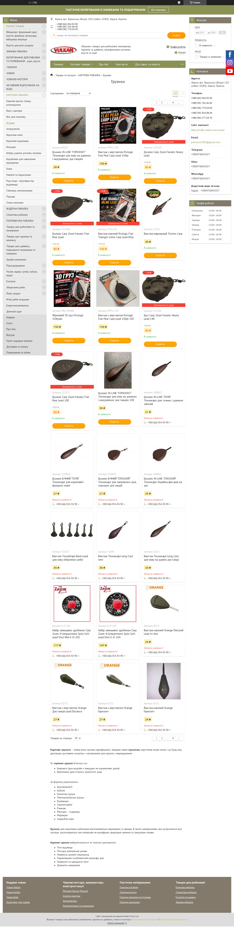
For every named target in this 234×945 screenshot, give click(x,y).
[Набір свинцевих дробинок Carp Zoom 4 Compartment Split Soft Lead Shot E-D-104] (117, 603)
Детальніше (158, 10)
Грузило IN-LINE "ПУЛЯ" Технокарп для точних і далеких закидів (163, 400)
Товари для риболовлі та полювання (20, 228)
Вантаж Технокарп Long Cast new (115, 557)
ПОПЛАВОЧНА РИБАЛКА (19, 220)
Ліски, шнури (13, 293)
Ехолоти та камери (186, 897)
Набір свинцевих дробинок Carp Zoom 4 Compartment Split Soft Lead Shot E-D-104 (117, 634)
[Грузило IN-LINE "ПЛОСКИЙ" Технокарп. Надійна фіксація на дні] (163, 452)
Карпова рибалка (185, 887)
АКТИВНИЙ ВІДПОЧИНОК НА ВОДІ (22, 87)
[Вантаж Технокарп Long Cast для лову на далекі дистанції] (163, 529)
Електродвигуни (71, 896)
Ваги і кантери (14, 110)
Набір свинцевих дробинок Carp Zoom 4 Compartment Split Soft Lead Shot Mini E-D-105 (71, 634)
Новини (10, 317)
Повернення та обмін (18, 352)
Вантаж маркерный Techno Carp (163, 233)
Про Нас (11, 329)
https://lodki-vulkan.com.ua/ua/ (207, 130)
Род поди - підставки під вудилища (20, 182)
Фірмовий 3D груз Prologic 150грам (68, 317)
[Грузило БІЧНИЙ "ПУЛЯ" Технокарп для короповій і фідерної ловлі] (72, 452)
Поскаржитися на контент (145, 919)
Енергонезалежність (17, 305)
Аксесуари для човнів (18, 902)
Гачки (9, 168)
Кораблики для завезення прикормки (20, 160)
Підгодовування (15, 265)
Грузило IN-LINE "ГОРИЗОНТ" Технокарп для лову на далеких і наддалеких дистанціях (71, 155)
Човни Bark (12, 897)
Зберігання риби (15, 287)
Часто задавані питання (19, 340)
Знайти (176, 35)
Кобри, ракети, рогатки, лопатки (23, 153)
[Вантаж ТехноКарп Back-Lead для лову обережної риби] (72, 529)
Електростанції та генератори (78, 905)
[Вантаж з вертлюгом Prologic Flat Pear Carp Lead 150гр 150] (117, 288)
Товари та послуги (65, 75)
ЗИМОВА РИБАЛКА (16, 51)
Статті (9, 323)
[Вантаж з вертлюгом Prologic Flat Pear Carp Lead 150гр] (117, 125)
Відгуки (10, 335)
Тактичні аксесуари (129, 902)
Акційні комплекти (16, 259)
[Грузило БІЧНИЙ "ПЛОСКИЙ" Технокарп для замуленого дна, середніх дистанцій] (117, 452)
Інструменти (13, 129)
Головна (58, 64)
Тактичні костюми (128, 887)
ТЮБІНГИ (11, 67)
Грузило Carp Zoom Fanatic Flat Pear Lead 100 (70, 398)
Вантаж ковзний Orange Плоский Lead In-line (163, 632)
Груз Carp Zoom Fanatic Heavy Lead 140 (161, 317)
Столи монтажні (14, 202)
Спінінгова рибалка (17, 214)
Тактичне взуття (128, 892)
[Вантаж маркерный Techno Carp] (163, 207)
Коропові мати (14, 135)
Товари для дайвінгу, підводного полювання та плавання (20, 250)
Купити (69, 180)
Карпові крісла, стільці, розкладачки (18, 102)
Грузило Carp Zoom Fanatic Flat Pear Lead (70, 235)
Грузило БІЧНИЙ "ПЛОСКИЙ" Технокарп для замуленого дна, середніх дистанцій (117, 482)
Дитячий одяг (14, 311)
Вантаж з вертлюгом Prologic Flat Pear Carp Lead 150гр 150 (116, 317)
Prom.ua (134, 916)
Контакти (122, 64)
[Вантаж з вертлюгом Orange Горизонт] (117, 681)
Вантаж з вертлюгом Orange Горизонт (115, 709)
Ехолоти (10, 281)
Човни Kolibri (13, 892)
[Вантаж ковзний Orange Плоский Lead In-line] (163, 603)
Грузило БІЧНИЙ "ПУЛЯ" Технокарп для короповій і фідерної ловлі (68, 482)
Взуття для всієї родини (19, 45)
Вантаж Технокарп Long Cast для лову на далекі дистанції (161, 557)
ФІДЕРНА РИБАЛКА (17, 208)
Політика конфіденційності (174, 919)
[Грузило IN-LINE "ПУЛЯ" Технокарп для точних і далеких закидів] (163, 370)
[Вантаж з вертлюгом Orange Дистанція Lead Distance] (72, 681)
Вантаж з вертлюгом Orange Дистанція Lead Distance (69, 709)
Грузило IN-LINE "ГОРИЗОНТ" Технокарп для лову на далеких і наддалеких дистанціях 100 (117, 396)
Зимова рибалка (184, 902)
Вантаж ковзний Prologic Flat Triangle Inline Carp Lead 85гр (116, 235)
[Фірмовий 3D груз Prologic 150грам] (72, 288)
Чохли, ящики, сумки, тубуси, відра (21, 273)
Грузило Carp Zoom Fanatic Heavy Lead (163, 153)
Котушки (11, 147)
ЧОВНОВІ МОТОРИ (17, 79)
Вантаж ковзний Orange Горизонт (158, 709)
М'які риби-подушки (17, 299)
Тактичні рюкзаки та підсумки (135, 897)
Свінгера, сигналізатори (19, 190)
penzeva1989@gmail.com (205, 142)
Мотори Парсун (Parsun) (75, 891)
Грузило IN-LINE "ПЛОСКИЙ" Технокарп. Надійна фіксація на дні (163, 482)
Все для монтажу (16, 116)
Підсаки (10, 196)
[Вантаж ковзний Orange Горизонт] (163, 681)
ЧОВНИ (10, 73)
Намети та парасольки (18, 174)
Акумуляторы (70, 901)
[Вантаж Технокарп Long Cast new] (117, 529)
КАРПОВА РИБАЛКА (17, 95)
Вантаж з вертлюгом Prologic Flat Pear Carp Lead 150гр (115, 153)
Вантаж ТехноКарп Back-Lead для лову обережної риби (70, 557)
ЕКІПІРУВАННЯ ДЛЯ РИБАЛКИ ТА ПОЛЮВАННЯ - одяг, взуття (23, 59)
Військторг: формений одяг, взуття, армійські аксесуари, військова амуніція (21, 35)
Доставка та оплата (17, 346)
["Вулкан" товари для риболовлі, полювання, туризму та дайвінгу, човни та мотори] (64, 50)
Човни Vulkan (13, 887)
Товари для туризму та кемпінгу (19, 238)
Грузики (10, 122)
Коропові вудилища (17, 141)
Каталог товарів (15, 26)
